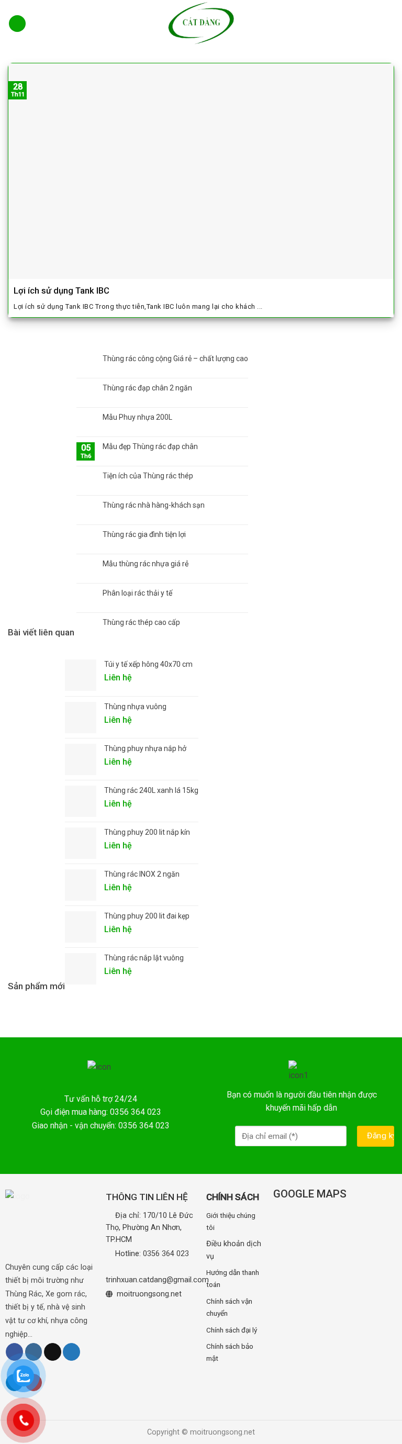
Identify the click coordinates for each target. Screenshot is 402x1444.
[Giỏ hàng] (387, 23)
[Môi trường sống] (201, 23)
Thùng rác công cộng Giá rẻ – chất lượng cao (175, 358)
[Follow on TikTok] (52, 1352)
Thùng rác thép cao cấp (141, 622)
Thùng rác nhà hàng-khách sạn (154, 505)
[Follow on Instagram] (33, 1352)
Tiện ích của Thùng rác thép (148, 476)
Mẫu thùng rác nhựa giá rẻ (145, 563)
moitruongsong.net (149, 1294)
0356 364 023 (166, 1253)
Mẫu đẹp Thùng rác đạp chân (150, 446)
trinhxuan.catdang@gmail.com (157, 1279)
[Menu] (17, 23)
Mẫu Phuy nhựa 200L (137, 417)
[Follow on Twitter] (71, 1352)
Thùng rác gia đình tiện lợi (144, 534)
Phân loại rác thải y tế (137, 593)
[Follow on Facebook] (14, 1352)
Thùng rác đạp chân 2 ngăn (147, 388)
